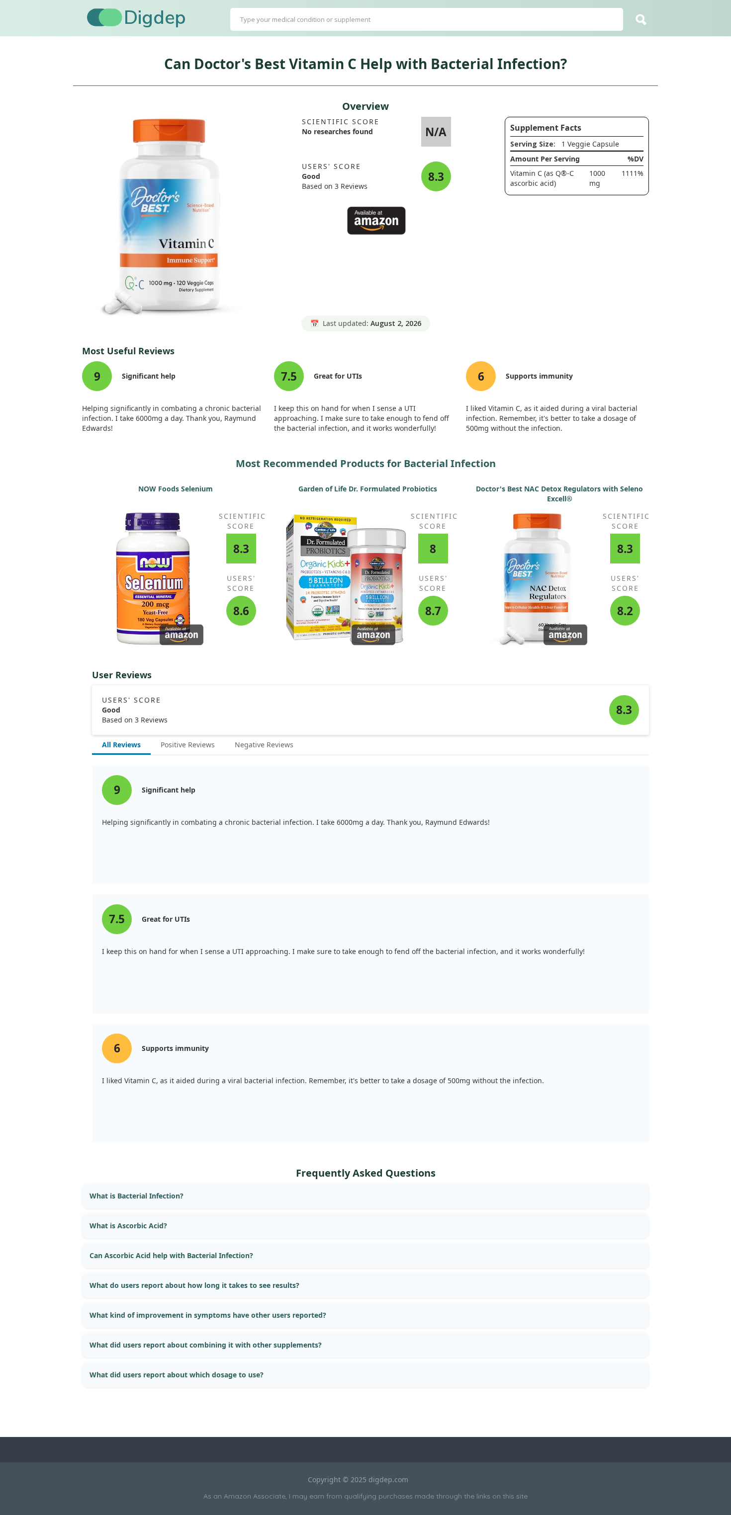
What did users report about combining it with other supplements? (206, 1345)
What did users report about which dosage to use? (177, 1374)
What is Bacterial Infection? (136, 1195)
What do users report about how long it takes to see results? (194, 1285)
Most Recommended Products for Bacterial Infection (366, 463)
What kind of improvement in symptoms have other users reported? (208, 1315)
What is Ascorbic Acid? (128, 1225)
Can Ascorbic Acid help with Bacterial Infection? (171, 1255)
